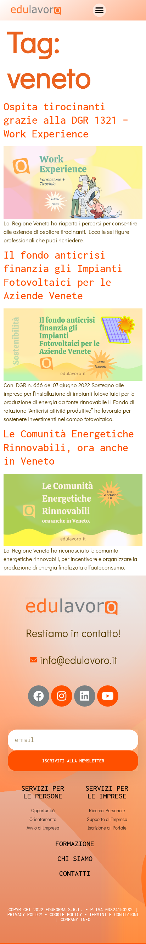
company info (75, 919)
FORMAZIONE (74, 843)
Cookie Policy (64, 914)
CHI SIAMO (74, 858)
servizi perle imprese (106, 792)
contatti (74, 873)
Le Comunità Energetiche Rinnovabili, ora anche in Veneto (69, 447)
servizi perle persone (42, 792)
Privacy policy (24, 914)
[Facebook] (38, 696)
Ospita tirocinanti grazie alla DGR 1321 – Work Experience (66, 120)
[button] (99, 10)
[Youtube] (107, 696)
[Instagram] (61, 696)
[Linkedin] (84, 696)
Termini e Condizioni (113, 914)
